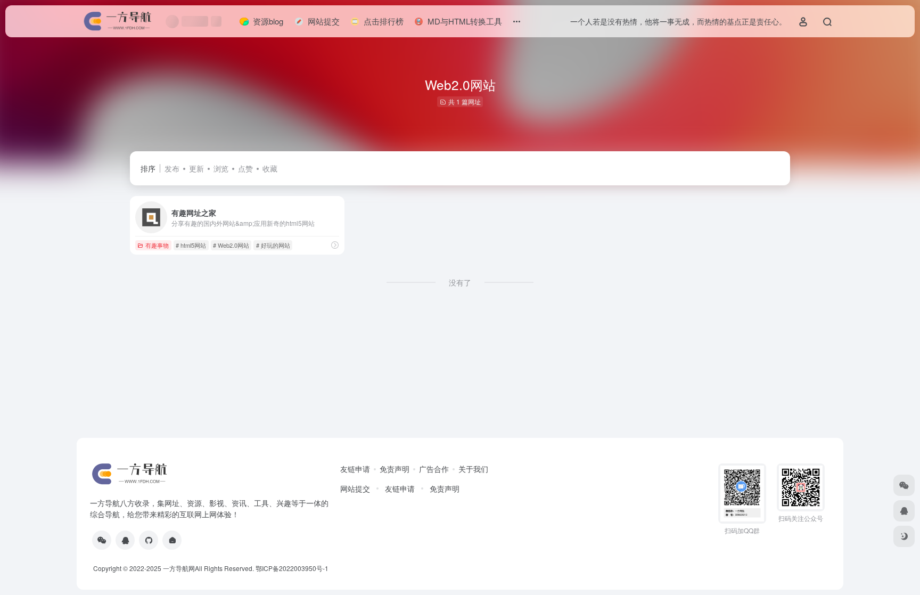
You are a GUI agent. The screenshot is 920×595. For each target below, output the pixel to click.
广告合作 (434, 468)
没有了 (460, 282)
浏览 (220, 168)
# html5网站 (191, 245)
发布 (172, 168)
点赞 (245, 168)
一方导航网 (179, 568)
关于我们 (473, 468)
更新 (196, 168)
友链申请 (355, 468)
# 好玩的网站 (273, 245)
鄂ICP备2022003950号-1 (292, 568)
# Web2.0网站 (231, 245)
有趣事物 (157, 245)
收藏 (269, 168)
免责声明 (394, 468)
